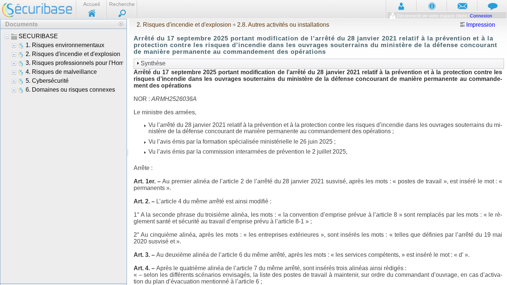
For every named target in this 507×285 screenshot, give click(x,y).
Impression (480, 25)
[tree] (63, 156)
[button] (120, 23)
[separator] (128, 152)
